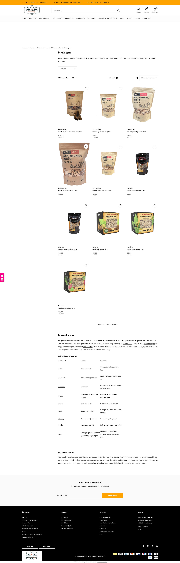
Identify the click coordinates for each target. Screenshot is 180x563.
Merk (63, 69)
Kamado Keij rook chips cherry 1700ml (67, 190)
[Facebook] (143, 546)
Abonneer (112, 495)
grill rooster (87, 347)
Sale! (122, 18)
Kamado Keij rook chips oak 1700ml (101, 132)
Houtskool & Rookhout (52, 48)
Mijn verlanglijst (66, 526)
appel (60, 404)
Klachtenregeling (27, 537)
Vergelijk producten (67, 528)
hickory (61, 419)
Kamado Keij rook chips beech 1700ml (136, 132)
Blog (138, 18)
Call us (30, 546)
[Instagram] (148, 546)
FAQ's (23, 531)
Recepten (146, 18)
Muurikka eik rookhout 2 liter (100, 249)
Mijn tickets (64, 523)
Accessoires (44, 18)
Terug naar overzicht (28, 48)
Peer (60, 368)
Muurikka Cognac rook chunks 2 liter (67, 249)
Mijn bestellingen (66, 520)
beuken (61, 425)
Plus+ (103, 556)
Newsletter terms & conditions (32, 534)
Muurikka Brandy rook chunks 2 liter (136, 190)
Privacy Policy (26, 523)
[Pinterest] (152, 546)
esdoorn (61, 387)
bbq (127, 344)
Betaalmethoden (27, 526)
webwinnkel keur (102, 561)
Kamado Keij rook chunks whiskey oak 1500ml (70, 132)
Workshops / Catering (108, 18)
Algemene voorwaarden (29, 520)
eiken (60, 434)
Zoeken (118, 10)
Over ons (25, 517)
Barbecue (91, 18)
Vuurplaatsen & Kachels (63, 18)
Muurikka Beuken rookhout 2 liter (135, 249)
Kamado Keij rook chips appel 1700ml (101, 190)
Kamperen (80, 18)
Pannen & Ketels (29, 18)
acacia (60, 396)
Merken (129, 18)
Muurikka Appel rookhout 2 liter (66, 308)
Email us (46, 546)
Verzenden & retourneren (30, 528)
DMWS (97, 556)
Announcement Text (90, 37)
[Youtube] (157, 546)
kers (60, 411)
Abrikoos (61, 378)
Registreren (64, 517)
